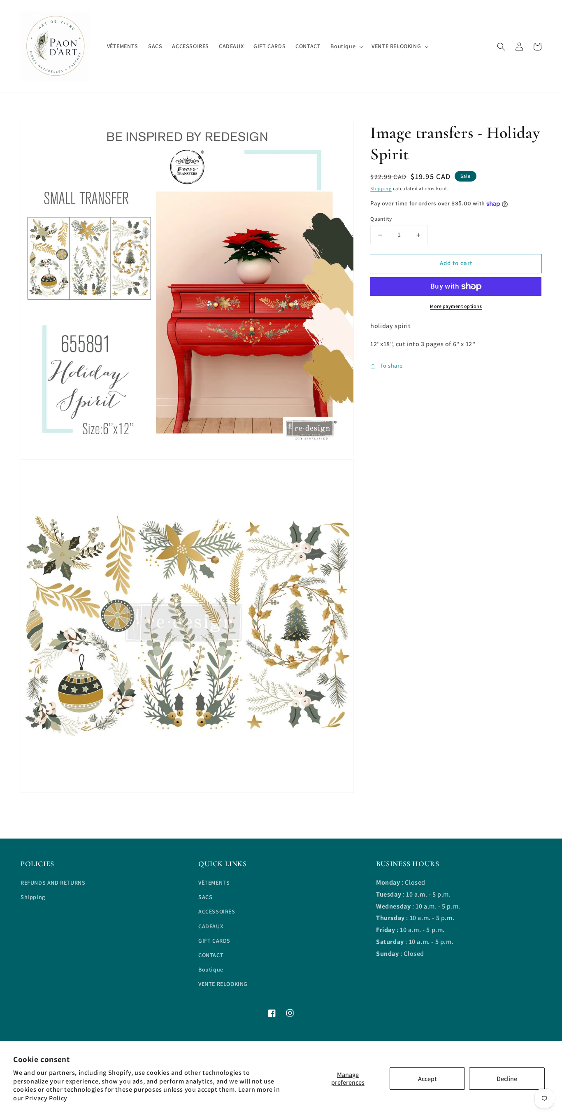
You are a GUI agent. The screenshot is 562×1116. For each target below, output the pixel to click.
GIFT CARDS (214, 940)
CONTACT (210, 955)
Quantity (381, 219)
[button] (501, 46)
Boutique (210, 969)
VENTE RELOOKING (223, 984)
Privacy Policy (46, 1098)
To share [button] (391, 366)
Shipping (381, 188)
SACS (205, 897)
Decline (507, 1078)
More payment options (456, 306)
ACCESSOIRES (216, 911)
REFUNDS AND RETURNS (53, 882)
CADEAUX (210, 926)
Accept (427, 1078)
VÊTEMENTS (214, 882)
